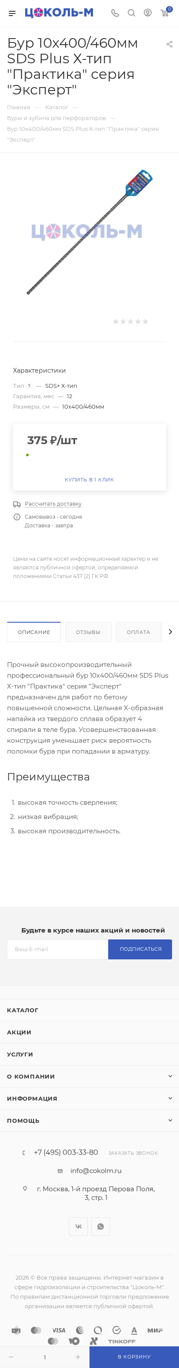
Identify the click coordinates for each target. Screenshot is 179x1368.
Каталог (23, 1010)
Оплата (138, 632)
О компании (31, 1076)
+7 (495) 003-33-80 (66, 1152)
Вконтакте (78, 1226)
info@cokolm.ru (96, 1171)
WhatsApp (100, 1226)
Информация (32, 1098)
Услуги (20, 1054)
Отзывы (88, 632)
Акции (19, 1032)
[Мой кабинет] (148, 14)
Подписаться (141, 949)
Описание (34, 632)
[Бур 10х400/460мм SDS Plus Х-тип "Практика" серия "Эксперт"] (89, 232)
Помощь (23, 1120)
